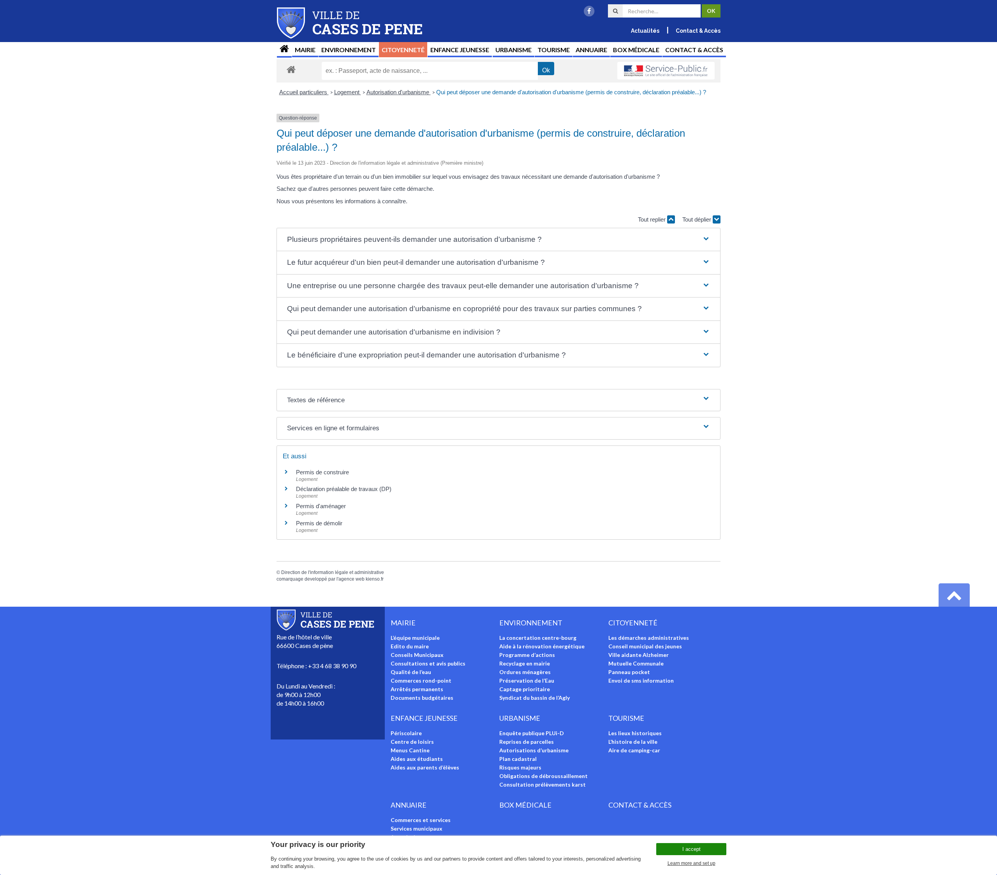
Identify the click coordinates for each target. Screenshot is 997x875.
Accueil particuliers (304, 92)
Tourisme (553, 49)
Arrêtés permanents (417, 689)
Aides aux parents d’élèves (425, 767)
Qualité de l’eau (411, 672)
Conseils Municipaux (417, 654)
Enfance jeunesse (459, 49)
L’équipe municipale (415, 637)
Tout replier (652, 219)
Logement (347, 92)
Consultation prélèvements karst (542, 784)
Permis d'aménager (321, 506)
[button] (498, 239)
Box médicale (636, 49)
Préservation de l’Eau (526, 680)
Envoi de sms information (641, 680)
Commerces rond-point (421, 680)
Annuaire (591, 49)
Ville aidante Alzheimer (638, 654)
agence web (351, 579)
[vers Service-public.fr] (666, 71)
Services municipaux (416, 828)
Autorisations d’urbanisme (534, 750)
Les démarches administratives (648, 637)
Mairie (305, 49)
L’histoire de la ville (632, 741)
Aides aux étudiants (417, 758)
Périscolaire (406, 733)
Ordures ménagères (525, 672)
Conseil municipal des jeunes (645, 646)
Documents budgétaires (422, 697)
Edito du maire (410, 646)
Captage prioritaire (524, 689)
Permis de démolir (319, 523)
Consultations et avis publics (428, 663)
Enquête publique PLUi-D (531, 733)
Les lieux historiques (635, 733)
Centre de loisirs (412, 741)
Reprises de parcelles (526, 741)
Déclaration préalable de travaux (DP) (343, 489)
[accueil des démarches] (291, 69)
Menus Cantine (410, 750)
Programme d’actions (527, 654)
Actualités (645, 31)
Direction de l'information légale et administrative (332, 572)
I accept (691, 849)
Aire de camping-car (634, 750)
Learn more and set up (691, 863)
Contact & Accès (698, 31)
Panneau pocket (629, 672)
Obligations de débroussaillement (543, 776)
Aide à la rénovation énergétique (542, 646)
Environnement (348, 49)
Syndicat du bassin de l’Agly (534, 697)
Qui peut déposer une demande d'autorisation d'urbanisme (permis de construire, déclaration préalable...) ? (571, 92)
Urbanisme (513, 49)
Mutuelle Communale (636, 663)
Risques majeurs (520, 767)
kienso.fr (375, 579)
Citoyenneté (403, 49)
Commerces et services (421, 820)
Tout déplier (697, 219)
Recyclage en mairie (524, 663)
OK (711, 10)
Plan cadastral (518, 758)
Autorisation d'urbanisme (398, 92)
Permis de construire (322, 472)
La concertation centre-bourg (537, 637)
